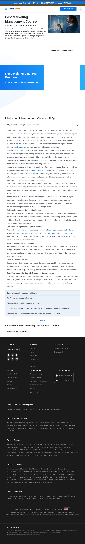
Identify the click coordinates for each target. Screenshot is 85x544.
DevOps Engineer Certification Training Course (50, 425)
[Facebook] (8, 355)
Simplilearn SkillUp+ (36, 377)
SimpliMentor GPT (12, 388)
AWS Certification (13, 447)
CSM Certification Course (40, 444)
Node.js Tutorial (63, 496)
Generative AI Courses (56, 469)
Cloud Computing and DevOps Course (47, 409)
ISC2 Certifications (60, 477)
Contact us (33, 366)
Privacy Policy (36, 509)
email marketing (69, 233)
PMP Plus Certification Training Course (20, 423)
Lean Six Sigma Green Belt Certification (20, 452)
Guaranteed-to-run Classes (38, 381)
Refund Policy (49, 509)
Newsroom (33, 355)
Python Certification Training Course (45, 455)
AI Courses (29, 482)
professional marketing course (37, 170)
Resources (10, 381)
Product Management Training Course (19, 409)
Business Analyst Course (26, 428)
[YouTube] (16, 355)
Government (34, 392)
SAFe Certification (26, 450)
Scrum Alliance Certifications (46, 474)
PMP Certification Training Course (18, 444)
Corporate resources (36, 385)
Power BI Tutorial (44, 499)
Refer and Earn (13, 349)
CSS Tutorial (57, 499)
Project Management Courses (17, 469)
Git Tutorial (18, 499)
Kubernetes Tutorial (30, 499)
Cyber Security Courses (56, 471)
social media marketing (53, 233)
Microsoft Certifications (15, 482)
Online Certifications (25, 471)
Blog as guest (58, 352)
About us (32, 348)
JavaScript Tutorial (25, 496)
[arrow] (42, 124)
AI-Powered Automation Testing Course (50, 428)
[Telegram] (12, 359)
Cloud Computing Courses (37, 469)
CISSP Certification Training (43, 450)
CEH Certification (27, 447)
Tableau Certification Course (64, 450)
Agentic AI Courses (40, 471)
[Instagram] (16, 359)
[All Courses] (6, 9)
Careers (32, 352)
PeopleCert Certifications (26, 474)
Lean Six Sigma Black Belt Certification (48, 452)
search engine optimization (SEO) (32, 233)
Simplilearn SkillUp (12, 374)
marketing (18, 140)
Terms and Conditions (21, 509)
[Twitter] (12, 355)
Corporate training (36, 374)
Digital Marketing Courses (17, 332)
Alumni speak (34, 359)
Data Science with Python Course (62, 444)
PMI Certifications (40, 480)
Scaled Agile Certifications (43, 477)
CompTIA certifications (56, 480)
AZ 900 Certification (41, 447)
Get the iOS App (65, 380)
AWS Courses (70, 480)
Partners (32, 388)
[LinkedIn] (8, 359)
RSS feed (9, 385)
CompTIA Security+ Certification (61, 447)
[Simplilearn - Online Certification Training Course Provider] (18, 9)
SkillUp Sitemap (12, 377)
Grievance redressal (36, 363)
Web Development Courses (23, 477)
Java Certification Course (22, 455)
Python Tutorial (12, 496)
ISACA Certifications (25, 480)
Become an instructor (61, 348)
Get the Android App (65, 375)
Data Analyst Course (42, 423)
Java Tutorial (38, 496)
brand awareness (19, 147)
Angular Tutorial (50, 496)
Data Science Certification (59, 423)
